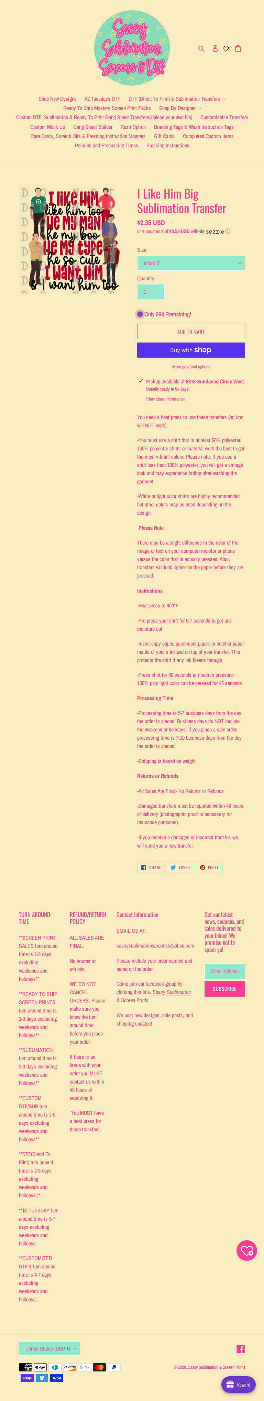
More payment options (191, 366)
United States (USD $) (47, 1348)
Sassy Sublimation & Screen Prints (216, 1367)
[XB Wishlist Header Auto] (225, 48)
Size (141, 250)
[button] (183, 231)
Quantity (145, 278)
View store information (165, 399)
